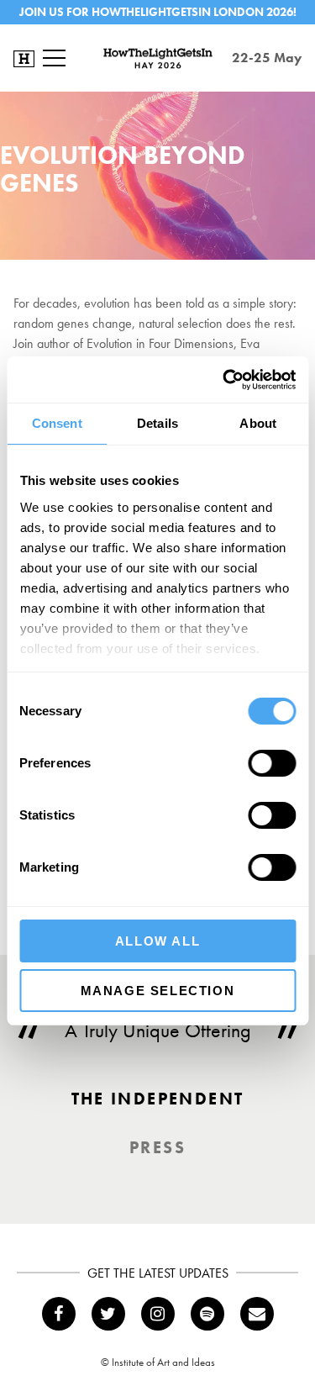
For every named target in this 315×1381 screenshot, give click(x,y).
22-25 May (267, 57)
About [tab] (257, 423)
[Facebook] (59, 1314)
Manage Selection (158, 990)
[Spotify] (207, 1314)
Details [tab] (157, 423)
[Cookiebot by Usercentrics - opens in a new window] (224, 380)
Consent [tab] (57, 423)
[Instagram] (158, 1314)
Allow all (157, 941)
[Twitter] (108, 1314)
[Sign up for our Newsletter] (257, 1314)
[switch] (272, 763)
